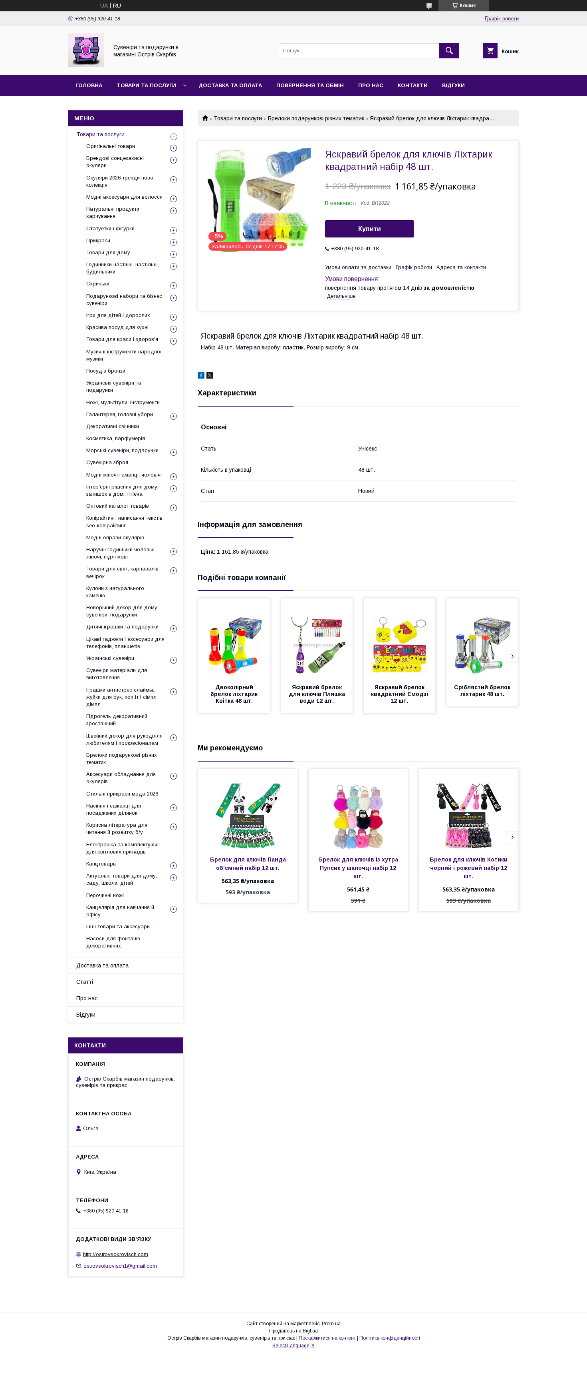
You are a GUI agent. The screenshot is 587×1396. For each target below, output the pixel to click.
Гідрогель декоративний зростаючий (116, 719)
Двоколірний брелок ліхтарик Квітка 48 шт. (234, 694)
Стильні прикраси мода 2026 (122, 794)
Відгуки (453, 85)
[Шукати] (449, 50)
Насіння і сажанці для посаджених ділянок (113, 809)
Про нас (370, 85)
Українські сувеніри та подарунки (113, 386)
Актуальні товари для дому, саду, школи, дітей (121, 879)
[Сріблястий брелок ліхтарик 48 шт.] (482, 638)
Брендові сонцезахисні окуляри (115, 161)
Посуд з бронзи (105, 371)
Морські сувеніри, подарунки (122, 450)
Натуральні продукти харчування (112, 212)
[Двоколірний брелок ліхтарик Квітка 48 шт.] (234, 638)
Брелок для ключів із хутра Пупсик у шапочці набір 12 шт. (359, 867)
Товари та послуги (146, 85)
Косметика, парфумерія (115, 438)
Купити (369, 228)
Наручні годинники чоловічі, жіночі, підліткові (121, 553)
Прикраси (98, 240)
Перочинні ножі (105, 895)
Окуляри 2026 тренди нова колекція (119, 181)
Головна (88, 85)
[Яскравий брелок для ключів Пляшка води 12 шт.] (317, 638)
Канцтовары (101, 864)
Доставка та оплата (230, 85)
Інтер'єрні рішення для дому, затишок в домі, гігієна (122, 490)
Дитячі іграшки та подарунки (122, 627)
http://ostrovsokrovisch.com (115, 1254)
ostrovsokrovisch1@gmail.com (120, 1265)
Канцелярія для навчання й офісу (120, 910)
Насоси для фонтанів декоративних (113, 942)
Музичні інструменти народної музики (124, 355)
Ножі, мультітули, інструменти (123, 402)
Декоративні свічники (112, 426)
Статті (84, 982)
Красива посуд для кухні (117, 327)
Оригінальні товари (110, 146)
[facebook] (201, 376)
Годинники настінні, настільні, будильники (122, 268)
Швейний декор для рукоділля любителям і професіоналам (124, 739)
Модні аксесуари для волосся (124, 197)
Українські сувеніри (110, 658)
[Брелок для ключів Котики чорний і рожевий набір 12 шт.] (468, 809)
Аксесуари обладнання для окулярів (121, 777)
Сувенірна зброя (107, 462)
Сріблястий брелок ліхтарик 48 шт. (483, 690)
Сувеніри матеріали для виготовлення (116, 673)
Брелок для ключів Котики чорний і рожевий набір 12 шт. (469, 867)
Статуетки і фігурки (110, 228)
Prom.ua (331, 1323)
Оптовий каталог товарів (117, 506)
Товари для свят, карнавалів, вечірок (123, 572)
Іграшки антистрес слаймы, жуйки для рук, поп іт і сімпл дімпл (121, 697)
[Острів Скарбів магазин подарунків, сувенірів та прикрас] (86, 65)
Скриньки (97, 284)
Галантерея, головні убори (119, 414)
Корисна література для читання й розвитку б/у (116, 828)
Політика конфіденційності (389, 1338)
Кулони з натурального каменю (115, 591)
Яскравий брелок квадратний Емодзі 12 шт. (400, 694)
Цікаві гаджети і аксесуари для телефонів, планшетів (125, 642)
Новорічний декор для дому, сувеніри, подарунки (122, 611)
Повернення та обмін (310, 85)
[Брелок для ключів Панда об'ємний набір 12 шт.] (247, 809)
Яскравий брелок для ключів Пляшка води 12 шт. (318, 694)
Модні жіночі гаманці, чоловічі (124, 475)
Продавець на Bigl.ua (293, 1331)
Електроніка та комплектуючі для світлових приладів (122, 848)
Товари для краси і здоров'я (122, 339)
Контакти (413, 85)
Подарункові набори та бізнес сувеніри (124, 299)
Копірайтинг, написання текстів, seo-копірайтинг (125, 521)
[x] (209, 376)
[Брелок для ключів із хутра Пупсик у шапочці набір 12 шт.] (358, 809)
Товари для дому (108, 252)
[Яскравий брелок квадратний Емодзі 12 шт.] (400, 638)
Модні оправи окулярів (115, 537)
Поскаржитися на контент (327, 1338)
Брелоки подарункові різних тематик (316, 118)
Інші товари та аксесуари (118, 926)
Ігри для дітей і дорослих (118, 315)
